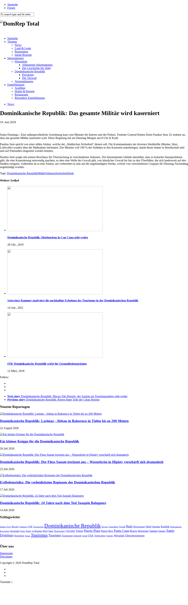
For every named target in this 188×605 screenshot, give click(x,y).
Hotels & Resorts (25, 91)
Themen (12, 41)
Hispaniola (21, 61)
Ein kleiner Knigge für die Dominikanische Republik (39, 441)
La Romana (37, 531)
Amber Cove (5, 527)
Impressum (6, 553)
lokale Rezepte (23, 54)
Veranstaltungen (24, 81)
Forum (11, 7)
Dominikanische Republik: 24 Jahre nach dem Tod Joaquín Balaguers (53, 503)
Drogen (105, 527)
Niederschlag (59, 531)
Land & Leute (23, 48)
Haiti (129, 526)
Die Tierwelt (29, 78)
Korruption (5, 531)
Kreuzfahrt (15, 531)
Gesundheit (113, 527)
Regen (133, 530)
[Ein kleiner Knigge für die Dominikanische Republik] (32, 434)
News (18, 45)
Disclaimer (6, 556)
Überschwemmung (134, 535)
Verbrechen (100, 535)
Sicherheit (61, 173)
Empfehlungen (15, 84)
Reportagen (21, 51)
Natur (50, 531)
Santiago (162, 531)
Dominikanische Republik (30, 71)
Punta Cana (121, 531)
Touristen (54, 535)
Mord (45, 531)
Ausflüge (20, 88)
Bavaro (15, 526)
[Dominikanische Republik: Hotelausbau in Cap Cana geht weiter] (55, 230)
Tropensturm (67, 535)
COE (30, 526)
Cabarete (23, 527)
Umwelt (77, 535)
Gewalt (122, 526)
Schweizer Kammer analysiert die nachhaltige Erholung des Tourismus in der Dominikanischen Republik (72, 300)
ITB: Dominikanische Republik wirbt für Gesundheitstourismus (47, 363)
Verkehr (109, 536)
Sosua (27, 536)
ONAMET (70, 531)
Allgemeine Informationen (37, 64)
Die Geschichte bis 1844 (36, 68)
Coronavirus (38, 527)
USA (91, 535)
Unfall (84, 536)
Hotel (148, 526)
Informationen (15, 58)
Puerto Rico (107, 531)
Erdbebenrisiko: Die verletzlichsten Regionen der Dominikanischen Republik (57, 482)
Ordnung (50, 173)
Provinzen (28, 74)
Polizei (79, 530)
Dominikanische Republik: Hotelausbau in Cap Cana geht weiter (47, 237)
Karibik (165, 526)
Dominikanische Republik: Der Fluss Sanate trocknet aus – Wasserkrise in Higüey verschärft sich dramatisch (81, 462)
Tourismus (39, 535)
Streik (70, 173)
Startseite (12, 4)
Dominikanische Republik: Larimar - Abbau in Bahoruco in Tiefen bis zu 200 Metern (64, 421)
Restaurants (21, 94)
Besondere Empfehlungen (30, 97)
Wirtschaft (119, 535)
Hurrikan (156, 526)
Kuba (22, 531)
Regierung (143, 531)
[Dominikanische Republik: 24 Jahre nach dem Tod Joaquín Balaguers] (42, 495)
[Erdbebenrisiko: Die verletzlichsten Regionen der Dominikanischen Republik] (46, 475)
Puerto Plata (92, 531)
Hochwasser (139, 526)
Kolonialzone (176, 527)
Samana (153, 531)
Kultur (28, 531)
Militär (41, 173)
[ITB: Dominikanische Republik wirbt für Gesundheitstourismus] (55, 356)
